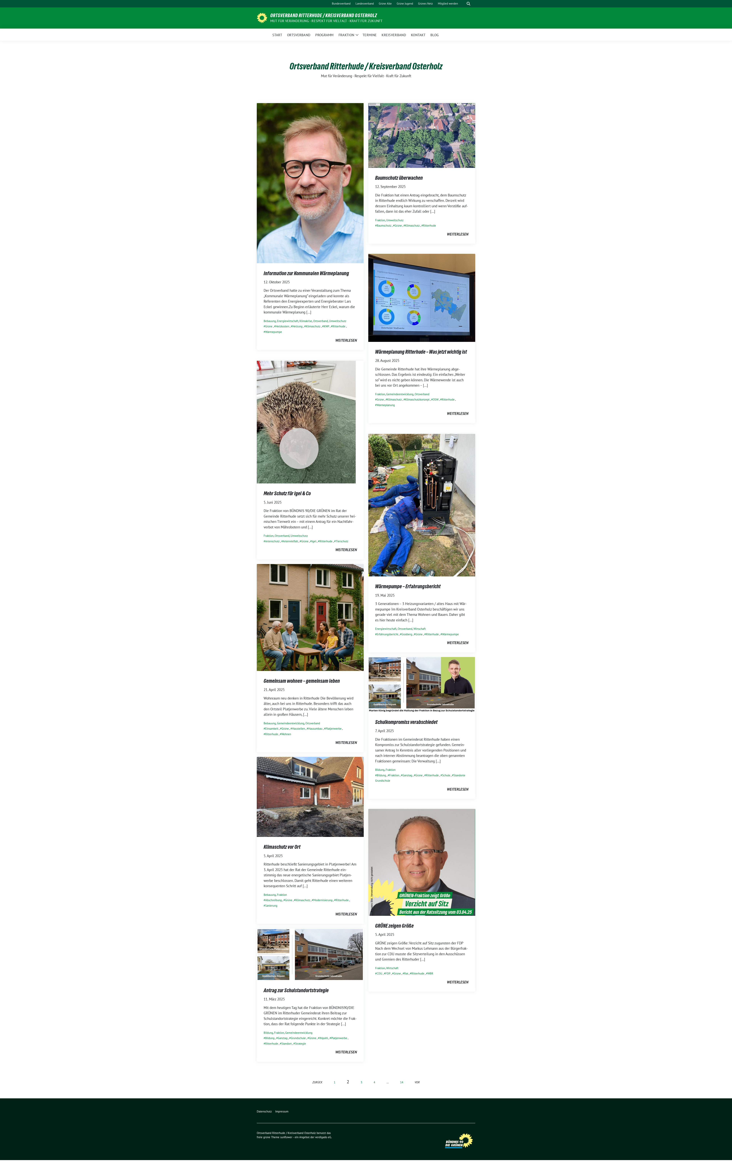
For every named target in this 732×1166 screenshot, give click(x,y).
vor (417, 1082)
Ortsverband (320, 321)
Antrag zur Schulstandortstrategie (296, 990)
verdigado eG (323, 1137)
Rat (406, 973)
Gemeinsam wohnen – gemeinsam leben (302, 681)
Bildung (379, 770)
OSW (435, 399)
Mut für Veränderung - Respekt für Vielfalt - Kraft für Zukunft (326, 21)
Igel (314, 541)
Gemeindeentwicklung (399, 394)
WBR (430, 973)
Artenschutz (272, 541)
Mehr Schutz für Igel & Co (287, 493)
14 (401, 1082)
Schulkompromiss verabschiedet (406, 722)
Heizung (297, 326)
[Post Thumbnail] (310, 182)
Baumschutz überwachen (399, 178)
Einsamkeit (271, 728)
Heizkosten (282, 326)
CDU (379, 973)
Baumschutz (384, 225)
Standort (286, 1043)
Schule (446, 775)
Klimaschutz (313, 326)
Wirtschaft (419, 629)
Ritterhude (338, 326)
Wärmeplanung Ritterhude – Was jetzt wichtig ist (421, 352)
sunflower (286, 1137)
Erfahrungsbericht (387, 634)
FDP (387, 973)
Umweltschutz (337, 321)
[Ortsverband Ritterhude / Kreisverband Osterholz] (262, 17)
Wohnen (286, 734)
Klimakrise (305, 321)
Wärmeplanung (386, 405)
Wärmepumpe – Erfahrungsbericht (408, 586)
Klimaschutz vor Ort (282, 847)
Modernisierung (322, 900)
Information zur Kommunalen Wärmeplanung (306, 273)
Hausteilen (298, 728)
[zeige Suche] (468, 3)
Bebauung (270, 321)
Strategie (300, 1043)
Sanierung (271, 905)
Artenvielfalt (290, 541)
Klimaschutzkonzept (417, 399)
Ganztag (407, 775)
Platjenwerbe (334, 728)
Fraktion (380, 220)
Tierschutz (342, 541)
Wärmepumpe (273, 332)
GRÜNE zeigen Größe (394, 926)
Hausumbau (315, 728)
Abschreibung (273, 900)
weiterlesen (346, 340)
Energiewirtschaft (287, 321)
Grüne (268, 326)
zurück (317, 1082)
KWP (326, 326)
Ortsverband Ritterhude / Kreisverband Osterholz (323, 15)
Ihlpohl (323, 1038)
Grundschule (298, 1038)
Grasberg (406, 634)
